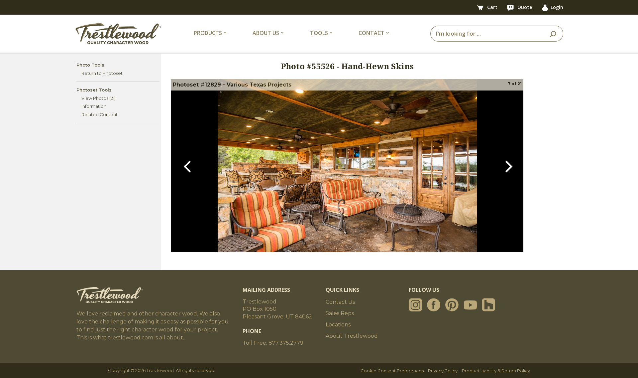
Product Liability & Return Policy (496, 370)
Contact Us (340, 302)
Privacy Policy (443, 370)
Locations (338, 324)
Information (93, 106)
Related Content (99, 114)
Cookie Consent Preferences (392, 370)
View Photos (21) (98, 98)
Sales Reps (340, 313)
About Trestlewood (352, 336)
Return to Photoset (102, 73)
